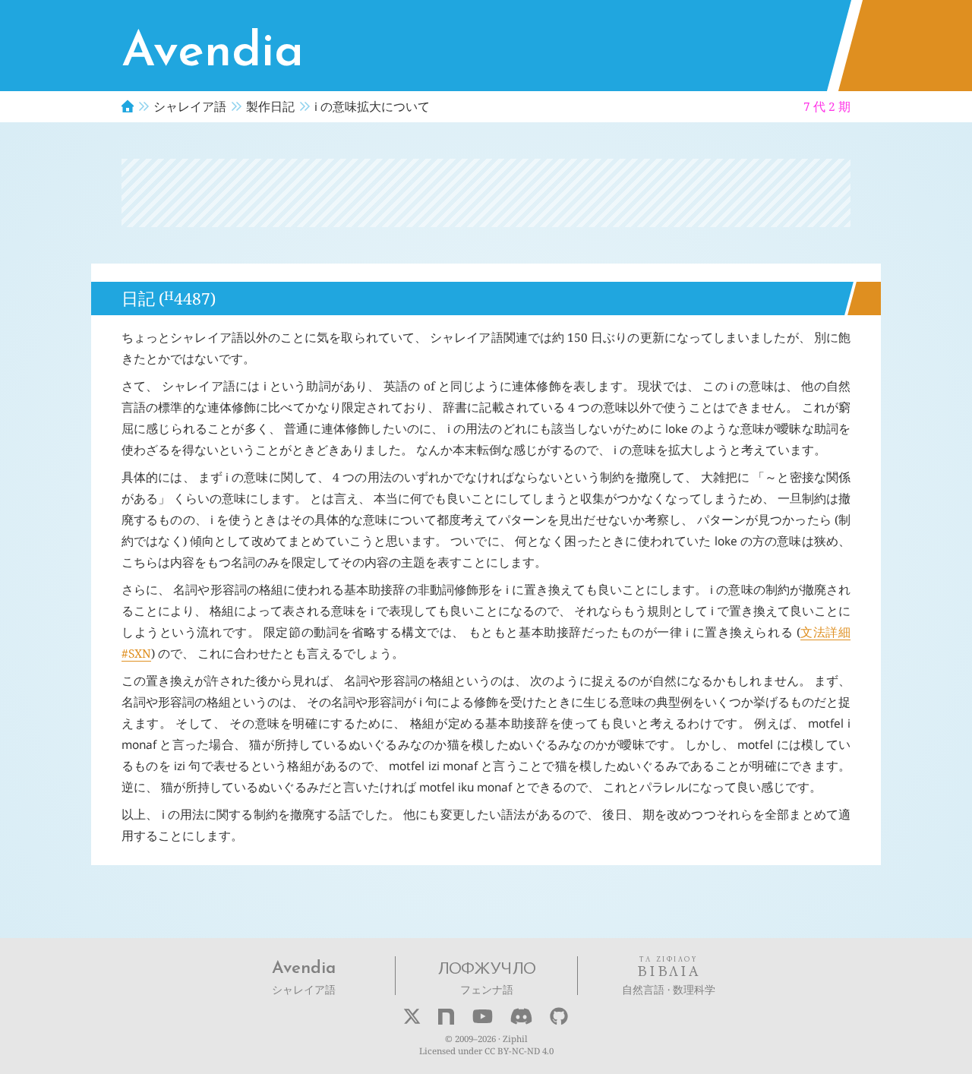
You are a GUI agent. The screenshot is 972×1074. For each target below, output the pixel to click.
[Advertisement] (486, 193)
